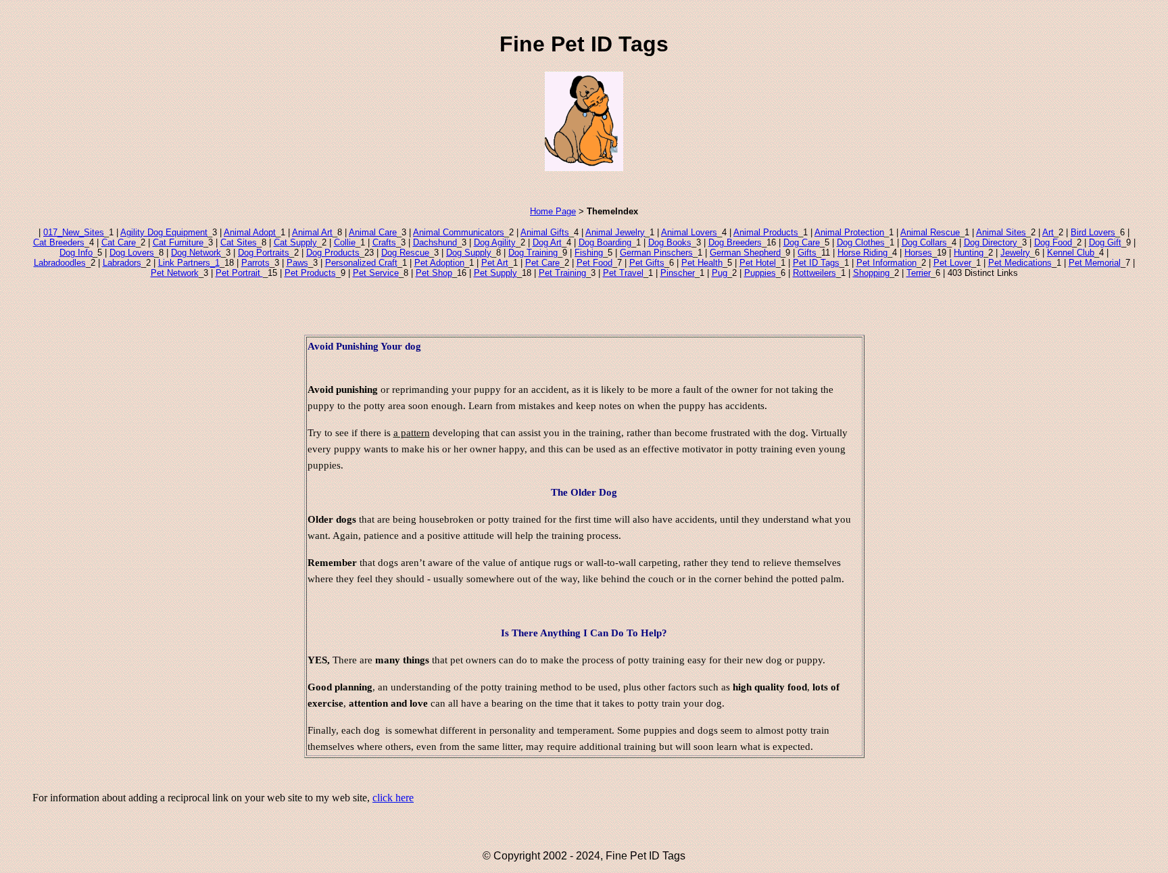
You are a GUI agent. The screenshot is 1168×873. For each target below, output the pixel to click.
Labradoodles (60, 263)
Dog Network (196, 252)
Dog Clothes (861, 242)
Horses (918, 252)
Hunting (968, 252)
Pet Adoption (439, 263)
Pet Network (175, 273)
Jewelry (1015, 252)
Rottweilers (814, 273)
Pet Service (376, 273)
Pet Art (494, 263)
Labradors (122, 263)
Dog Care (801, 242)
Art (1048, 232)
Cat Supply (295, 242)
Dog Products (333, 252)
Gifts (807, 252)
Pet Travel (623, 273)
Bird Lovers (1093, 232)
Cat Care (118, 242)
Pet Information (886, 263)
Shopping (871, 273)
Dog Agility (495, 242)
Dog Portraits (263, 252)
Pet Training (562, 273)
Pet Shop (434, 273)
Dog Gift (1105, 242)
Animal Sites (1001, 232)
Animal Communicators (458, 232)
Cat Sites (238, 242)
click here (393, 797)
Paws (297, 263)
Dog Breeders (735, 242)
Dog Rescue (405, 252)
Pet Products (310, 273)
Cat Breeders (58, 242)
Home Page (553, 211)
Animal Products (765, 232)
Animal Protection (849, 232)
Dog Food (1053, 242)
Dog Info (76, 252)
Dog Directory (990, 242)
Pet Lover (952, 263)
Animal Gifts (544, 232)
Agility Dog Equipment (164, 232)
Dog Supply (468, 252)
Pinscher (677, 273)
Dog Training (533, 252)
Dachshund (435, 242)
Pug (719, 273)
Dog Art (547, 242)
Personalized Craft (361, 263)
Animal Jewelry (615, 232)
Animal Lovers (689, 232)
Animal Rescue (930, 232)
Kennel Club (1070, 252)
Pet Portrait (239, 273)
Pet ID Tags (816, 263)
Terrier (918, 273)
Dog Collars (924, 242)
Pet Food (594, 263)
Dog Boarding (605, 242)
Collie (345, 242)
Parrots (255, 263)
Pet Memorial (1095, 263)
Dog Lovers (132, 252)
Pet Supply (495, 273)
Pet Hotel (757, 263)
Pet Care (542, 263)
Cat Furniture (178, 242)
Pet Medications (1020, 263)
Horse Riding (862, 252)
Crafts (384, 242)
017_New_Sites (73, 232)
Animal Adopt (250, 232)
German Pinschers (656, 252)
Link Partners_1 (189, 263)
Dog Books (669, 242)
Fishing (589, 252)
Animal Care (373, 232)
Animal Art (312, 232)
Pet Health (702, 263)
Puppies (760, 273)
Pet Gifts (646, 263)
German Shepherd (745, 252)
